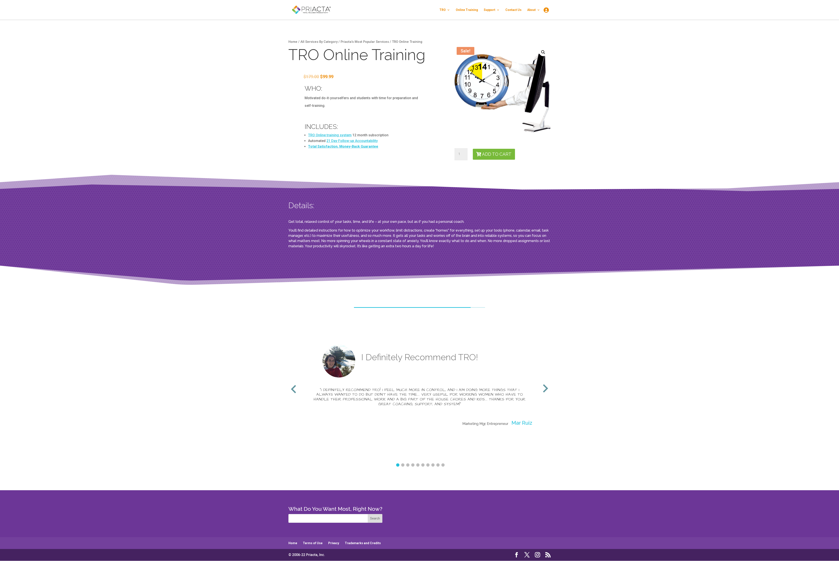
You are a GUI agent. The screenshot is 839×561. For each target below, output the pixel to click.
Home (292, 42)
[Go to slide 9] (438, 465)
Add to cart (496, 154)
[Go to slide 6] (423, 465)
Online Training (467, 10)
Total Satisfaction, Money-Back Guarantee (343, 146)
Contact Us (513, 10)
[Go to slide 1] (397, 465)
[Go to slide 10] (443, 465)
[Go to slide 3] (407, 465)
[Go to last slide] (294, 388)
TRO (442, 10)
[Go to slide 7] (428, 465)
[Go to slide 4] (412, 465)
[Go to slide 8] (433, 465)
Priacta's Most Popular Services (365, 42)
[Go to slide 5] (418, 465)
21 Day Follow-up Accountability (352, 141)
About (531, 10)
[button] (543, 52)
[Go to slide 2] (402, 465)
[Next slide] (545, 388)
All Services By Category (319, 42)
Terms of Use (312, 543)
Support (489, 10)
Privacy (333, 543)
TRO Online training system (330, 135)
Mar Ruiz (337, 423)
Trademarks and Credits (363, 543)
